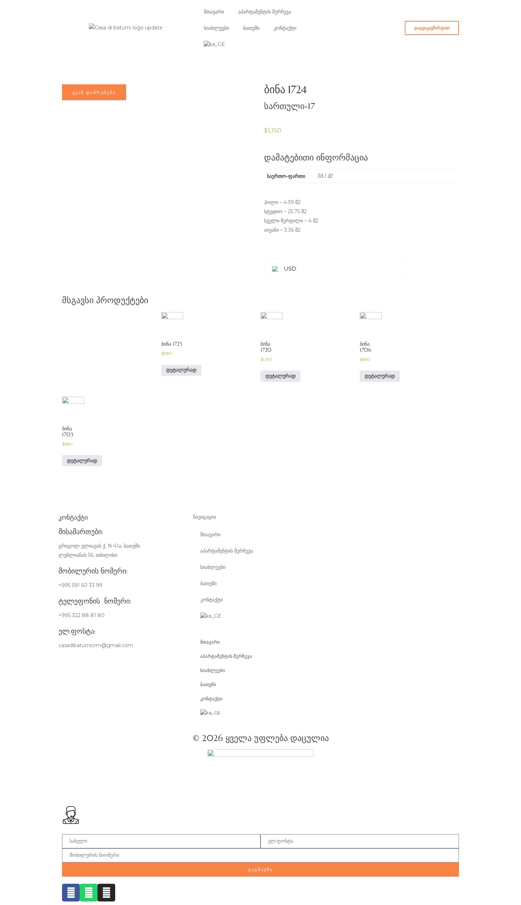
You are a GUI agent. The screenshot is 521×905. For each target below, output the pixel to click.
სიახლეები (216, 28)
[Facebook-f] (71, 892)
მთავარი (214, 12)
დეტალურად (181, 370)
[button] (432, 28)
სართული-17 (289, 106)
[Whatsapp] (88, 892)
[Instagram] (106, 892)
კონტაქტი (285, 28)
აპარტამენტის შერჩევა (264, 12)
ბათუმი (251, 28)
